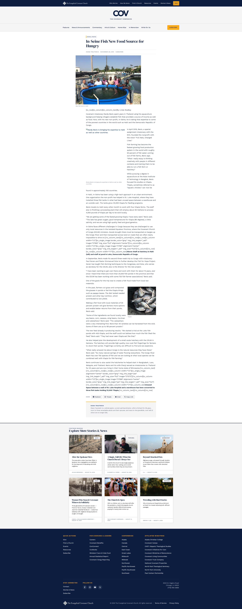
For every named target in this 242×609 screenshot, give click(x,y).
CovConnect (94, 546)
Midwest (125, 560)
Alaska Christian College (154, 540)
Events (156, 3)
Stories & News (165, 3)
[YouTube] (95, 587)
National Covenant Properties (156, 563)
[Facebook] (85, 587)
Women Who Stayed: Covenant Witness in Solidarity (85, 501)
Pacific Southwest (128, 570)
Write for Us (145, 27)
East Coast (126, 550)
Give (176, 3)
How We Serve (125, 3)
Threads (109, 397)
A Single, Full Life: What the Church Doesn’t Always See (119, 458)
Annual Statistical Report (99, 556)
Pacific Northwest (128, 566)
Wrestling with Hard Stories (155, 499)
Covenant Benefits (96, 543)
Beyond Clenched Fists (152, 457)
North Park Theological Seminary (157, 566)
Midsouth (125, 556)
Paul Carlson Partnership (154, 573)
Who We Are (113, 3)
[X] (100, 587)
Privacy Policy (174, 603)
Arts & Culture (110, 27)
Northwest (126, 563)
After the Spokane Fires (82, 457)
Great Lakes (126, 553)
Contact (66, 586)
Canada (124, 543)
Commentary (97, 27)
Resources (147, 3)
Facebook (98, 397)
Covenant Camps (151, 543)
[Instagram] (90, 587)
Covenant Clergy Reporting (100, 560)
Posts (94, 36)
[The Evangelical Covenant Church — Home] (75, 3)
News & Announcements (81, 27)
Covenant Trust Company (154, 560)
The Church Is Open (116, 499)
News (89, 36)
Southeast (125, 573)
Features (66, 27)
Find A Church (137, 3)
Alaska (124, 540)
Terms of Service (161, 603)
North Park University (153, 570)
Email (119, 397)
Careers (92, 540)
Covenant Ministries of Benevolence (158, 553)
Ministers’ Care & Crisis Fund (100, 553)
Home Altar (122, 27)
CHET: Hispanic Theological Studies (158, 546)
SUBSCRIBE (173, 27)
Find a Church (68, 543)
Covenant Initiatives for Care (155, 550)
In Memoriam (134, 27)
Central (124, 546)
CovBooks (93, 550)
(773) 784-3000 (173, 588)
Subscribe (66, 553)
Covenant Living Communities (156, 556)
